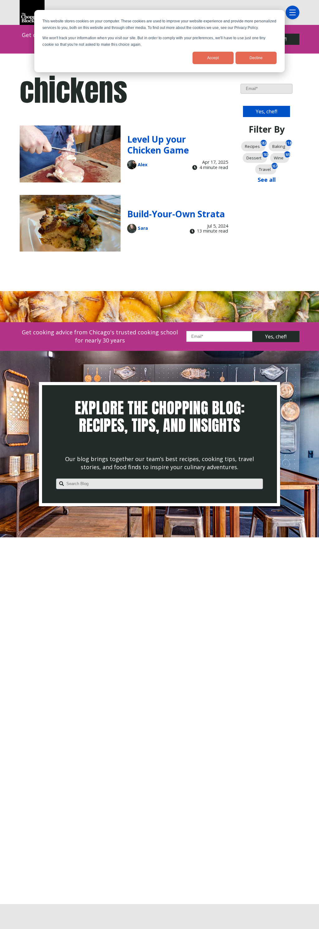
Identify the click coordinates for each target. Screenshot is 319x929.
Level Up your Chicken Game (158, 144)
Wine (281, 157)
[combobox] (159, 484)
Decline (256, 58)
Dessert (256, 157)
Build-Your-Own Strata (176, 214)
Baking (281, 145)
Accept (213, 58)
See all (267, 179)
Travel (267, 168)
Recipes (255, 145)
